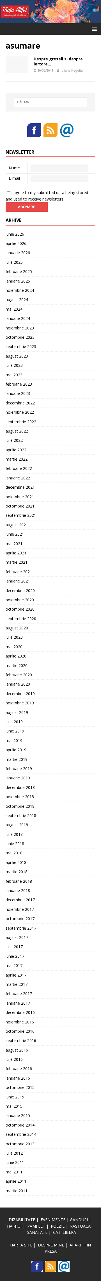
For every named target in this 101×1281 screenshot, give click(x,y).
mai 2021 (14, 543)
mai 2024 (14, 309)
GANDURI (79, 1219)
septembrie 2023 (21, 346)
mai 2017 (14, 965)
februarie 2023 (19, 384)
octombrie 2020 (20, 609)
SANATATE (37, 1232)
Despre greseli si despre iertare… (58, 61)
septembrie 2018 (21, 815)
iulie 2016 (14, 1059)
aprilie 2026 (16, 243)
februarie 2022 (19, 468)
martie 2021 (16, 562)
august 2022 (17, 431)
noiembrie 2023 (20, 328)
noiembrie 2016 (20, 1022)
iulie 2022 (14, 440)
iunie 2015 (15, 1097)
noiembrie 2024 (20, 290)
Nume (14, 167)
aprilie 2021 (16, 553)
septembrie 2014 (21, 1134)
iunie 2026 (15, 234)
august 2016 (17, 1050)
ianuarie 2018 (18, 890)
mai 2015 (14, 1106)
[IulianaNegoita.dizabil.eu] (50, 20)
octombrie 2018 (20, 806)
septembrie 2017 (21, 928)
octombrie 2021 (20, 506)
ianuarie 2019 (18, 778)
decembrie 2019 (20, 693)
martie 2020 (16, 665)
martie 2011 (16, 1190)
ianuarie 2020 (18, 684)
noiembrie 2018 (20, 796)
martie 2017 (16, 984)
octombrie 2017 (20, 918)
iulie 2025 (14, 262)
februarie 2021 (19, 571)
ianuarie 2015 (18, 1115)
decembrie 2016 (20, 1012)
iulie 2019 (14, 721)
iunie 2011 (15, 1162)
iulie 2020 (14, 637)
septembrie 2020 (21, 618)
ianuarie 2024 (18, 318)
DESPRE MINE (51, 1245)
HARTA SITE (21, 1245)
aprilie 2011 (16, 1181)
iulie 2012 (14, 1153)
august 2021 (17, 524)
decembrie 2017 (20, 899)
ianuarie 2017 (18, 1003)
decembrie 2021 (20, 487)
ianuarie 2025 (18, 281)
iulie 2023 (14, 365)
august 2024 (17, 299)
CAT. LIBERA (64, 1232)
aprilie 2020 (16, 656)
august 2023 (17, 356)
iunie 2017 (15, 956)
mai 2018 (14, 852)
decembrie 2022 (20, 403)
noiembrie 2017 (20, 909)
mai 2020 (14, 646)
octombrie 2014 (20, 1125)
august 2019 (17, 712)
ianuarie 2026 (18, 252)
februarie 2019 (19, 768)
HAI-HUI (14, 1226)
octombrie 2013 (20, 1143)
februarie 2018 (19, 881)
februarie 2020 (19, 674)
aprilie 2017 (16, 975)
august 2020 (17, 628)
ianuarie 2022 (18, 478)
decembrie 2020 (20, 590)
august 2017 (17, 937)
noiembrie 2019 (20, 703)
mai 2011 (14, 1172)
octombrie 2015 (20, 1087)
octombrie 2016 (20, 1031)
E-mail (14, 178)
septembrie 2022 (21, 421)
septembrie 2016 (21, 1040)
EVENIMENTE (53, 1219)
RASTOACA (80, 1226)
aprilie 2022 (16, 449)
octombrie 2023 (20, 337)
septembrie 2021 (21, 515)
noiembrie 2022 (20, 412)
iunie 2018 (15, 843)
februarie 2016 (19, 1068)
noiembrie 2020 (20, 599)
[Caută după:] (50, 102)
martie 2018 (16, 871)
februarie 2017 (19, 993)
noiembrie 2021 (20, 496)
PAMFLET (36, 1226)
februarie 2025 (19, 271)
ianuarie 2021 (18, 581)
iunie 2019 (15, 731)
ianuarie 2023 (18, 393)
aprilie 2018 (16, 862)
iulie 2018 (14, 834)
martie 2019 (16, 759)
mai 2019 (14, 740)
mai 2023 (14, 374)
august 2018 (17, 824)
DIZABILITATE (22, 1219)
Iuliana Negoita (72, 70)
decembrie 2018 (20, 787)
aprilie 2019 (16, 749)
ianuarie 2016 (18, 1078)
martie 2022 (16, 459)
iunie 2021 (15, 534)
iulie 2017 (14, 946)
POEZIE (58, 1226)
